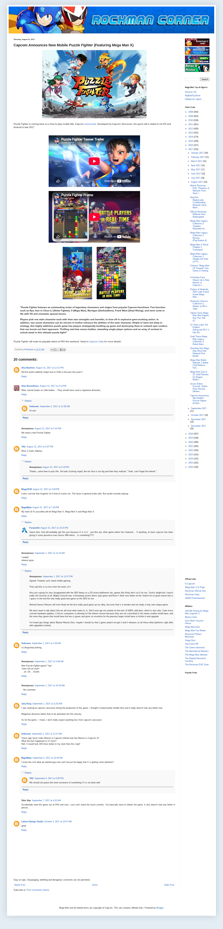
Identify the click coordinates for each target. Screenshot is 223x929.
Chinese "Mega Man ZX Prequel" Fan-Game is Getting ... (199, 269)
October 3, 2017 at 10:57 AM (58, 821)
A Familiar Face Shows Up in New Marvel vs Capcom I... (199, 281)
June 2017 (196, 173)
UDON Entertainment (195, 598)
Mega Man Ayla (192, 627)
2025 (191, 462)
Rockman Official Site (195, 591)
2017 (191, 149)
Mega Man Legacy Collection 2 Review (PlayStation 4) (199, 236)
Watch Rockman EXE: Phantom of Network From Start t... (199, 189)
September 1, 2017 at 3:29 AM (46, 643)
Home (95, 885)
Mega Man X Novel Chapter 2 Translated (199, 247)
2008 (191, 112)
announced (90, 124)
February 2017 (198, 157)
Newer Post (19, 885)
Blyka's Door (191, 617)
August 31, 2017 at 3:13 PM (53, 386)
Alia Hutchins (28, 368)
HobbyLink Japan (193, 99)
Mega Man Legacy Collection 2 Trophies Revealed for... (199, 225)
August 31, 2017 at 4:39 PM (46, 489)
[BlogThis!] (55, 349)
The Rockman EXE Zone (197, 664)
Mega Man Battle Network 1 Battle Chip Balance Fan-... (199, 364)
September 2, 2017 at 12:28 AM (55, 406)
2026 (191, 467)
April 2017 (196, 165)
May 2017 (196, 169)
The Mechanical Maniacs (197, 651)
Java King (26, 703)
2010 (191, 120)
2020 (191, 442)
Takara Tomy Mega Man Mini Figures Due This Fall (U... (199, 317)
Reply (24, 376)
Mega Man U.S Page (195, 587)
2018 (191, 433)
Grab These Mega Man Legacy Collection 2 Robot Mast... (198, 340)
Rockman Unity (192, 594)
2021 (191, 446)
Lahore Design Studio (32, 821)
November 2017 (198, 419)
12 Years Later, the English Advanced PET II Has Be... (199, 328)
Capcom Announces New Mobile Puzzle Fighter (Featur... (199, 399)
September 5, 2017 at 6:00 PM (49, 778)
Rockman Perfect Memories (193, 635)
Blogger (159, 908)
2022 (191, 450)
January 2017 (197, 153)
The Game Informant (195, 647)
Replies (28, 401)
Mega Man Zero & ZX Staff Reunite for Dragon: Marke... (199, 376)
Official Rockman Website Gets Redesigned (198, 214)
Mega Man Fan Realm (195, 630)
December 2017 (198, 426)
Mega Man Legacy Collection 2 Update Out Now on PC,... (199, 258)
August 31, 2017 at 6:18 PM (56, 467)
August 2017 (197, 182)
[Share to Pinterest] (64, 349)
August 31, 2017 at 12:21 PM (50, 368)
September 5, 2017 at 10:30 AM (47, 758)
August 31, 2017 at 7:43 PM (45, 507)
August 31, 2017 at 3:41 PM (48, 428)
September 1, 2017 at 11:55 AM (47, 703)
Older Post (169, 885)
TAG (23, 446)
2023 (191, 454)
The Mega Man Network (196, 654)
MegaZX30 (26, 489)
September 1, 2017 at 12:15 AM (50, 553)
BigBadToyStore (192, 95)
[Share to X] (58, 349)
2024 (191, 458)
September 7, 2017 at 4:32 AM (46, 800)
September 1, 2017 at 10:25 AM (50, 685)
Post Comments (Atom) (38, 890)
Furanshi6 (34, 528)
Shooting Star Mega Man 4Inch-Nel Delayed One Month (199, 352)
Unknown (34, 406)
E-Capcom (190, 583)
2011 (191, 124)
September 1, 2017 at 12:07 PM (58, 576)
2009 (191, 116)
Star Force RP (192, 644)
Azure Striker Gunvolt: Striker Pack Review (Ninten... (198, 388)
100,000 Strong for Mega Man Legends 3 (196, 612)
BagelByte (26, 507)
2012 (191, 128)
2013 (191, 132)
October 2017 (197, 415)
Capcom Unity (96, 341)
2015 (191, 141)
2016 (191, 145)
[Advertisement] (198, 523)
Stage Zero (190, 640)
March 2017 (197, 161)
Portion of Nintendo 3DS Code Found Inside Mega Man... (199, 293)
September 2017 (199, 408)
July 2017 (196, 178)
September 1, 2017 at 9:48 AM (49, 661)
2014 (191, 137)
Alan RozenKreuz (30, 386)
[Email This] (52, 349)
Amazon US (190, 92)
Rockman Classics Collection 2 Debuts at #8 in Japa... (199, 305)
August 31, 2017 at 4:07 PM (40, 446)
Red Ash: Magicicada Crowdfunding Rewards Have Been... (198, 202)
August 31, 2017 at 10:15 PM (54, 528)
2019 (191, 438)
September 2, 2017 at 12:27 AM (47, 734)
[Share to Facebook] (61, 349)
